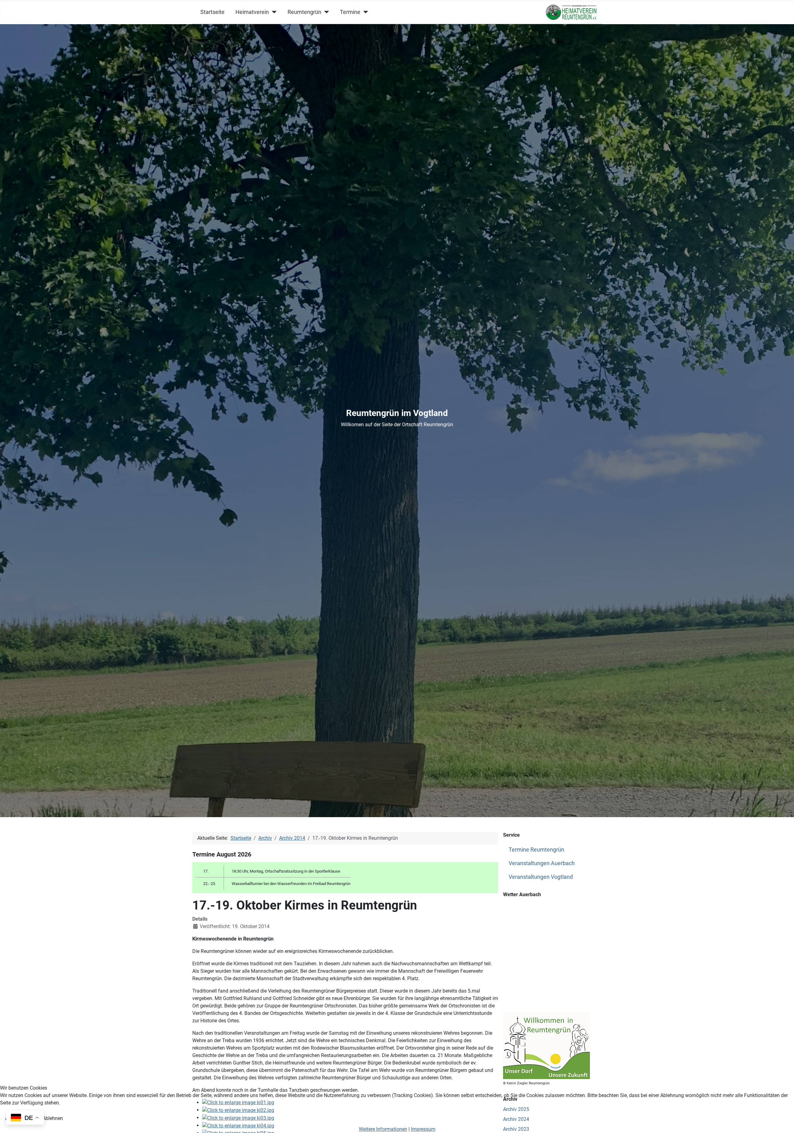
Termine (350, 12)
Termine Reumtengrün (536, 850)
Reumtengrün (304, 12)
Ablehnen (52, 1118)
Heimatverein (252, 12)
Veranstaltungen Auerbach (542, 863)
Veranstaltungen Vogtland (541, 877)
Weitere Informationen (383, 1129)
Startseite (212, 12)
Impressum (423, 1129)
